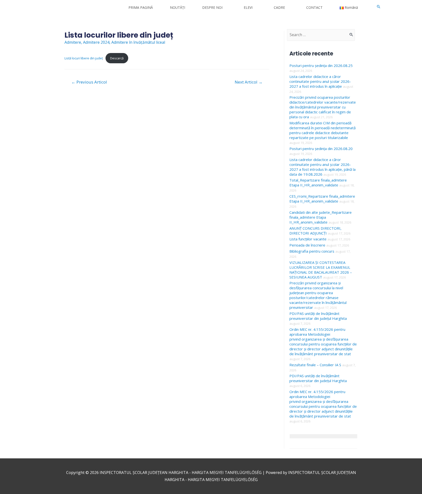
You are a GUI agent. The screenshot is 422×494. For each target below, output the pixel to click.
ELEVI (248, 7)
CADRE (279, 7)
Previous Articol (89, 82)
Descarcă (117, 58)
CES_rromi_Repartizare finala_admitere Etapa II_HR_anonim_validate (322, 199)
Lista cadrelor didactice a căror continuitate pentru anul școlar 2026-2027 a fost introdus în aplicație (320, 81)
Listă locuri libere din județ (83, 58)
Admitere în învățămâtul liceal (138, 42)
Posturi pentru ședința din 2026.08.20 (321, 148)
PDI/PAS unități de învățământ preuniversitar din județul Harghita (318, 316)
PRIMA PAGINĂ (140, 7)
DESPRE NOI (212, 7)
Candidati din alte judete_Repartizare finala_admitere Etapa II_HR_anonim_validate (320, 217)
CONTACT (314, 7)
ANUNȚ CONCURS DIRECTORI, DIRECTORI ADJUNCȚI (315, 231)
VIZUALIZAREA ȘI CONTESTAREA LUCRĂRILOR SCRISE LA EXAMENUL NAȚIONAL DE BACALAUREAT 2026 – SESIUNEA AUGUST (320, 269)
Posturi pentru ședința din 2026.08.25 (321, 65)
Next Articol (249, 82)
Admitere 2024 (96, 42)
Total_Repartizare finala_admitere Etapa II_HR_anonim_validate (318, 182)
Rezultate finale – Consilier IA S (315, 364)
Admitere (72, 42)
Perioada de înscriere (307, 245)
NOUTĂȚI (177, 7)
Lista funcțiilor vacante (308, 238)
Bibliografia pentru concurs (311, 251)
